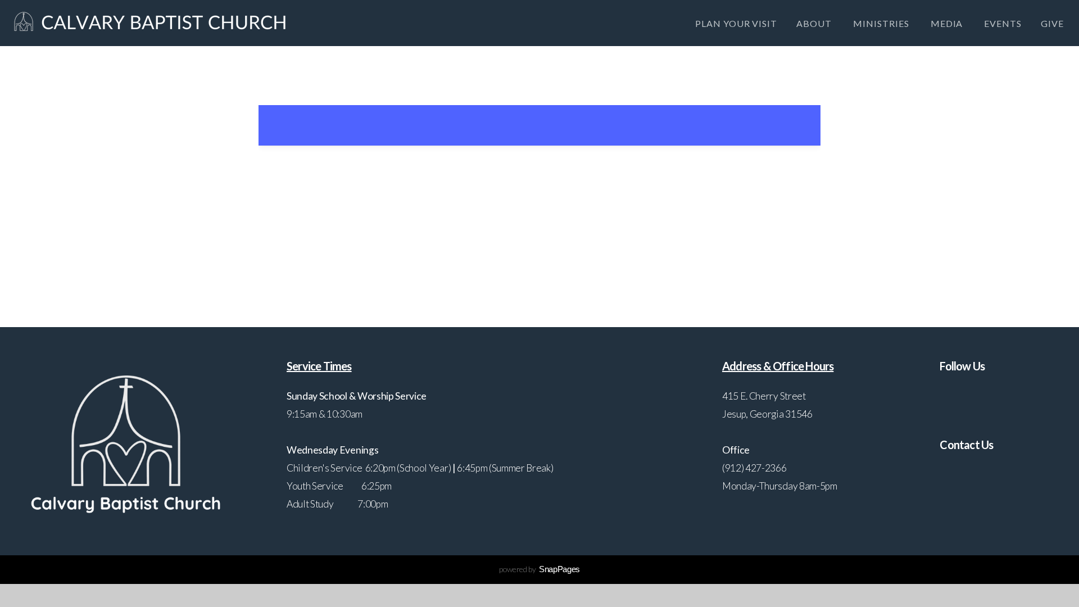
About (815, 23)
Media (948, 23)
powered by (539, 569)
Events (1003, 23)
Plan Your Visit (736, 23)
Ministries (882, 23)
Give (1052, 23)
